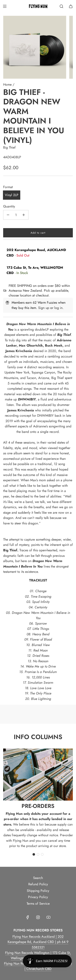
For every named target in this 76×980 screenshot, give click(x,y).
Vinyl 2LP (11, 195)
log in (58, 307)
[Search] (61, 6)
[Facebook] (27, 917)
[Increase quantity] (23, 214)
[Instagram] (38, 917)
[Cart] (70, 6)
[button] (34, 854)
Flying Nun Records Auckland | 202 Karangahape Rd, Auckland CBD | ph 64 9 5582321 (38, 942)
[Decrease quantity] (8, 214)
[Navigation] (4, 6)
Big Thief (9, 147)
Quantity (9, 206)
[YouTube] (48, 917)
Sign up (43, 307)
